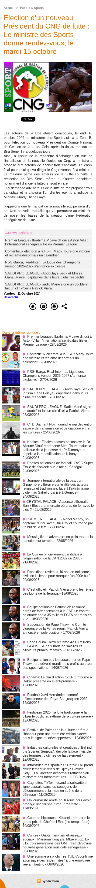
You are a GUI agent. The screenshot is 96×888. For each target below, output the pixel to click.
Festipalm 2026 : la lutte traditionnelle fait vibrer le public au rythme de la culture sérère (57, 714)
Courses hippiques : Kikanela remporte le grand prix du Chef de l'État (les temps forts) (56, 820)
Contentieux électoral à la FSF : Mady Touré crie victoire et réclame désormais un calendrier (47, 253)
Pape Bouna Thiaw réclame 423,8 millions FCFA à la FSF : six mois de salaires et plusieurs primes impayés (57, 646)
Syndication (50, 881)
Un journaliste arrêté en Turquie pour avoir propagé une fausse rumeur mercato (57, 802)
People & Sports (32, 8)
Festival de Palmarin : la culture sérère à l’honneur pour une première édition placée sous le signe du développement (55, 734)
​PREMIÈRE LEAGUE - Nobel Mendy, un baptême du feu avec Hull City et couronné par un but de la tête (58, 523)
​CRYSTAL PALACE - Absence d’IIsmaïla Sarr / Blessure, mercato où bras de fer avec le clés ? (58, 505)
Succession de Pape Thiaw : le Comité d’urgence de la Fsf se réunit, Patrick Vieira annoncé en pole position (55, 628)
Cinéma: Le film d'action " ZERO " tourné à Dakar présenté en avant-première (57, 679)
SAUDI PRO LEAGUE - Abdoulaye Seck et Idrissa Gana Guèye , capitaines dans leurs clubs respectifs (45, 275)
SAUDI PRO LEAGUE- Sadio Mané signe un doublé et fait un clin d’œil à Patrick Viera (46, 286)
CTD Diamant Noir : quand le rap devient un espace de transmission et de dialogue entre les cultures (58, 428)
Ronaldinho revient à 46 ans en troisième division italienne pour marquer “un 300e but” (56, 574)
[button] (48, 201)
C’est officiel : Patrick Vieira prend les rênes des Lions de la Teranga (58, 591)
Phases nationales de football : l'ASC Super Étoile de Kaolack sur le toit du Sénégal (58, 465)
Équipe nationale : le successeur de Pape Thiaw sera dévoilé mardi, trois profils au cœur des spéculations (58, 664)
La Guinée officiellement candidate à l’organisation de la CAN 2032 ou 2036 (52, 556)
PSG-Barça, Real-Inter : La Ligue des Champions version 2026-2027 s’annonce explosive (42, 264)
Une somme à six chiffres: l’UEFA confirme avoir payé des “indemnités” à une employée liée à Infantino (58, 860)
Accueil (9, 8)
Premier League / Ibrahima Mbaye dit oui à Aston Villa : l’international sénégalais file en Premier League (46, 242)
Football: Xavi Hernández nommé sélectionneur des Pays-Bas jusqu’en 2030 (55, 697)
